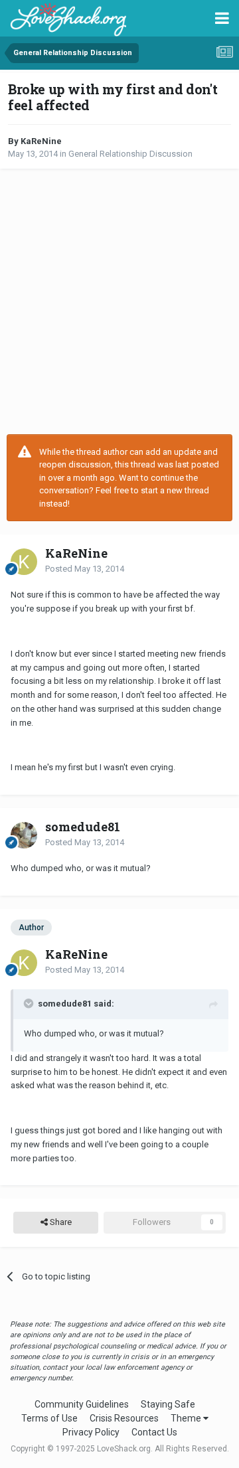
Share (60, 1222)
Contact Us (154, 1432)
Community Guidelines (82, 1404)
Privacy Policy (91, 1432)
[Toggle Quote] (30, 1003)
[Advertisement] (119, 301)
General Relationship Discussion (130, 154)
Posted (84, 569)
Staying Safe (168, 1404)
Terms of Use (49, 1418)
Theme (187, 1418)
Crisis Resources (124, 1418)
